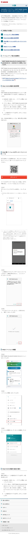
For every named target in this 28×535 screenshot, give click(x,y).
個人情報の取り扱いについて (8, 530)
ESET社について (6, 514)
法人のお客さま (6, 504)
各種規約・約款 (6, 521)
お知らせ (5, 511)
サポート (5, 507)
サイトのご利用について (7, 527)
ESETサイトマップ (7, 518)
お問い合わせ (5, 525)
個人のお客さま (6, 500)
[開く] (26, 5)
